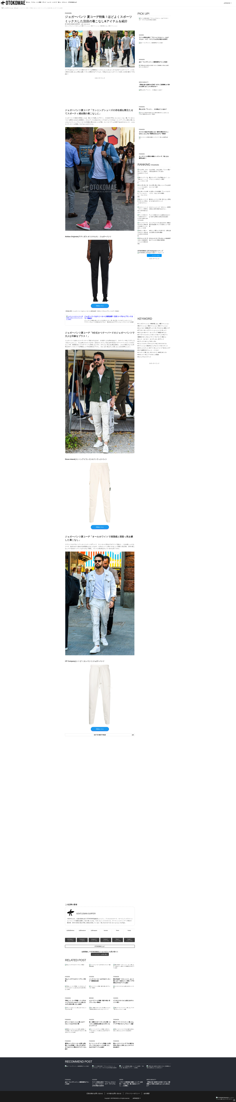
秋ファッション (113, 26)
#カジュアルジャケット (144, 357)
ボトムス (16, 8)
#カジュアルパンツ (154, 346)
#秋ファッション (142, 326)
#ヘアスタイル (159, 328)
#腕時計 (140, 337)
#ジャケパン (154, 352)
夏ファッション (86, 26)
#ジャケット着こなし (144, 352)
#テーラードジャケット (144, 335)
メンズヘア (54, 2)
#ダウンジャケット (143, 348)
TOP (2, 8)
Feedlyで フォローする (129, 939)
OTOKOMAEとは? (72, 2)
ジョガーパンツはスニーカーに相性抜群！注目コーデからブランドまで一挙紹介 (108, 317)
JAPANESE (227, 3)
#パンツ (154, 335)
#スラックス (141, 341)
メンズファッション (8, 8)
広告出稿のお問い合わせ (95, 1093)
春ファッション (95, 26)
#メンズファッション (144, 323)
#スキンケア (166, 348)
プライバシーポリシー (132, 1093)
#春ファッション (153, 326)
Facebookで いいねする (82, 939)
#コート (165, 335)
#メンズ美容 (155, 354)
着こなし (28, 2)
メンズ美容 (38, 2)
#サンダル (153, 341)
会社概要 (147, 1093)
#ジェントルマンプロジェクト (146, 343)
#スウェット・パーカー (152, 350)
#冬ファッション (163, 326)
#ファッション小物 (143, 346)
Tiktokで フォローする (117, 939)
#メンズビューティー (149, 337)
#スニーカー (141, 328)
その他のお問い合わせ (114, 1093)
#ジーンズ (160, 335)
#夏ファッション (164, 323)
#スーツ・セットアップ (151, 332)
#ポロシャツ (141, 354)
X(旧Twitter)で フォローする (70, 939)
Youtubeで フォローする (106, 939)
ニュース (49, 2)
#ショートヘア (158, 348)
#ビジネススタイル (161, 343)
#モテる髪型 (141, 350)
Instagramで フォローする (94, 939)
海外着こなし (104, 26)
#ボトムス (140, 332)
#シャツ (164, 330)
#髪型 (159, 332)
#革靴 (147, 328)
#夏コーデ (167, 328)
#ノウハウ (158, 337)
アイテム (33, 2)
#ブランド (161, 339)
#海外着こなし (154, 323)
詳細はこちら (100, 306)
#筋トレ (164, 337)
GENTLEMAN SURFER (73, 24)
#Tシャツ (151, 328)
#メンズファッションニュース (152, 330)
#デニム (164, 332)
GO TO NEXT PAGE (114, 735)
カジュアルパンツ (70, 26)
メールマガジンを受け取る (100, 954)
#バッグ (147, 341)
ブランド (44, 2)
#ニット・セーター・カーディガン (148, 339)
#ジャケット (164, 346)
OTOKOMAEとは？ (100, 946)
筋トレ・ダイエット (62, 2)
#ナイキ (164, 352)
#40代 (160, 352)
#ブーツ (151, 348)
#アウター (140, 330)
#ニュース (148, 354)
